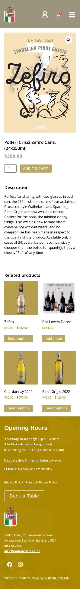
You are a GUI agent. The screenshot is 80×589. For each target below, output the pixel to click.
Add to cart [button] (54, 338)
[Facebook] (9, 564)
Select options (18, 338)
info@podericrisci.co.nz (22, 551)
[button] (68, 40)
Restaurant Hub (59, 578)
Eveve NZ (37, 578)
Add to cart (35, 168)
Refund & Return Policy (41, 482)
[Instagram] (20, 564)
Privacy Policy (13, 482)
